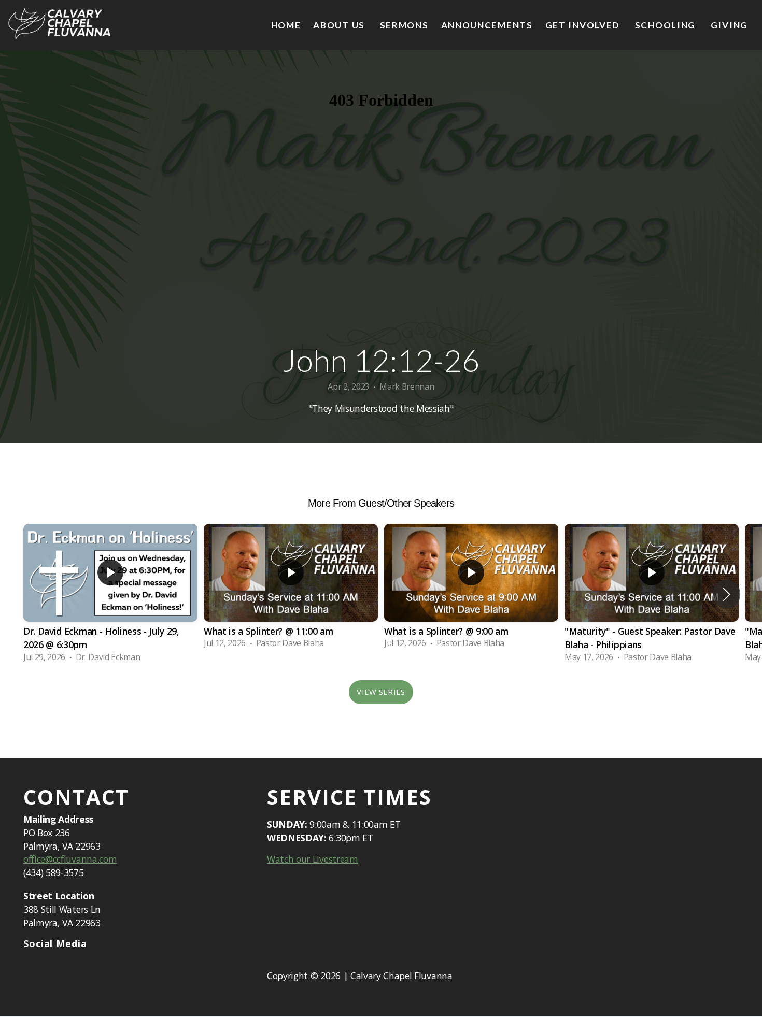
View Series (381, 691)
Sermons (404, 25)
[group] (110, 594)
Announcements (487, 25)
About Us (340, 25)
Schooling (666, 25)
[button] (726, 594)
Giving (729, 25)
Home (286, 25)
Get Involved (584, 25)
